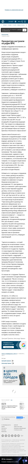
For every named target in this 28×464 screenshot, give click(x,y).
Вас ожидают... (8, 459)
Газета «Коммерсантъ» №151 (9, 353)
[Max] (18, 436)
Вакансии (4, 431)
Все (11, 400)
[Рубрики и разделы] (25, 21)
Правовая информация (20, 428)
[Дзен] (9, 436)
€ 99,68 (9, 25)
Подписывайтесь (8, 347)
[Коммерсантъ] (3, 21)
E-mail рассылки (18, 430)
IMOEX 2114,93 (20, 25)
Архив (3, 426)
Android (16, 425)
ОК (24, 30)
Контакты (4, 428)
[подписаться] (12, 361)
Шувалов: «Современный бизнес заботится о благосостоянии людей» (10, 407)
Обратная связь (18, 426)
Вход (19, 21)
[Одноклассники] (12, 436)
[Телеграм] (3, 436)
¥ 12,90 (14, 25)
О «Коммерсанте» (6, 425)
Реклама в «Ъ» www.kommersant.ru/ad (14, 10)
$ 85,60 (4, 25)
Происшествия (5, 34)
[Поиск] (22, 21)
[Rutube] (15, 436)
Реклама (4, 430)
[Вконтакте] (6, 436)
